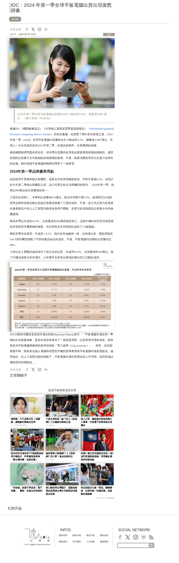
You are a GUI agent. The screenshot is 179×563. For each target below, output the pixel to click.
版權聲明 (104, 541)
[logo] (37, 535)
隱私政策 (104, 535)
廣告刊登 (90, 535)
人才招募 (90, 541)
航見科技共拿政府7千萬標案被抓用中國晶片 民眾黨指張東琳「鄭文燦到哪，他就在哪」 (27, 456)
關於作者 (77, 535)
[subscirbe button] (151, 545)
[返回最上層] (169, 553)
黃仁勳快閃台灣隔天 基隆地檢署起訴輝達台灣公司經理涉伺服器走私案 (61, 490)
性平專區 (77, 541)
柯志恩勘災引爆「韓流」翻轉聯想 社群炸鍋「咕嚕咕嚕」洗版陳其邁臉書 (96, 490)
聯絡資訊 (63, 541)
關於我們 (63, 535)
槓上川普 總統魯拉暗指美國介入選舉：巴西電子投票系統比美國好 (96, 422)
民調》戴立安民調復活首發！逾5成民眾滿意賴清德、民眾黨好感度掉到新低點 (97, 456)
